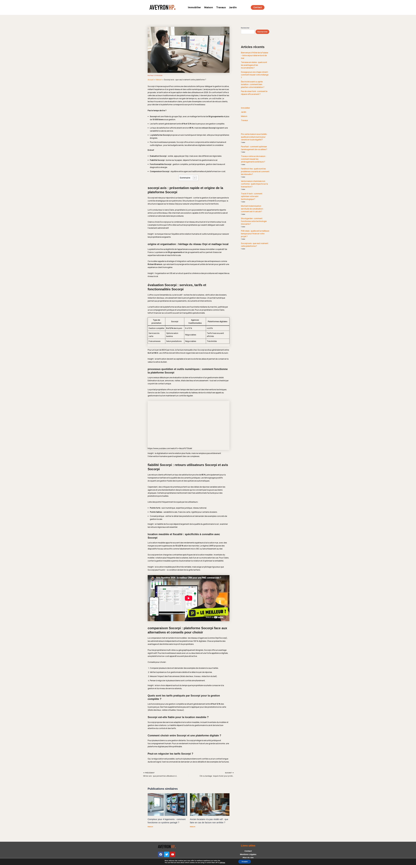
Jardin (233, 7)
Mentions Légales (248, 854)
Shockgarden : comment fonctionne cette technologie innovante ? (254, 221)
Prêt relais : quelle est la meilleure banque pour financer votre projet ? (255, 234)
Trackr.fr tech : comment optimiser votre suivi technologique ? (251, 196)
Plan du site (248, 858)
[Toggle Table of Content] (193, 178)
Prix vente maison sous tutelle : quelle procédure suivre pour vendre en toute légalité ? (254, 137)
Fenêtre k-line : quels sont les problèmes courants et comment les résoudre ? (255, 171)
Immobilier (194, 7)
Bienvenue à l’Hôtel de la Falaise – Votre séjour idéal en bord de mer (254, 55)
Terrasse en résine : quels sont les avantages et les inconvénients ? (254, 65)
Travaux (221, 7)
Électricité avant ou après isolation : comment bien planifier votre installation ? (252, 84)
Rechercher (245, 28)
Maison (208, 7)
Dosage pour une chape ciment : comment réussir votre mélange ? (255, 75)
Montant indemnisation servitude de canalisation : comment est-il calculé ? (252, 209)
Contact (248, 851)
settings (222, 863)
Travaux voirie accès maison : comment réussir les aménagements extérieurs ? (253, 159)
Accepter (245, 862)
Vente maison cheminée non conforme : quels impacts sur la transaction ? (254, 184)
